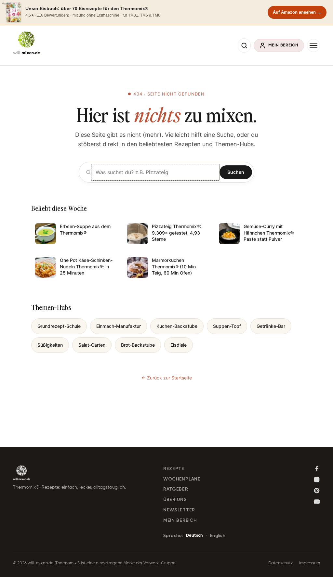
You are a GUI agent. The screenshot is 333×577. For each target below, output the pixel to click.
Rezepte (173, 468)
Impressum (309, 563)
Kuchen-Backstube (176, 326)
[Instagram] (316, 479)
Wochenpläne (182, 479)
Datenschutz (280, 563)
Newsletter (179, 510)
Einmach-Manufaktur (118, 326)
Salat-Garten (91, 345)
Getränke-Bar (271, 326)
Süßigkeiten (50, 345)
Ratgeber (175, 489)
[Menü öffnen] (313, 45)
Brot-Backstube (138, 345)
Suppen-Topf (227, 326)
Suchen (235, 172)
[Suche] (244, 45)
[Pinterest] (316, 490)
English (217, 535)
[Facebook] (316, 468)
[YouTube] (316, 501)
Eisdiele (178, 345)
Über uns (175, 499)
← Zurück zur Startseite (166, 377)
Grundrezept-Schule (59, 326)
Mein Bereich (179, 520)
